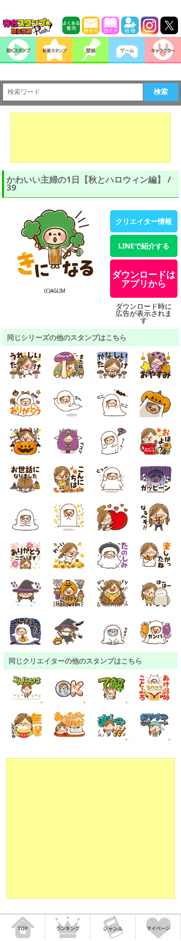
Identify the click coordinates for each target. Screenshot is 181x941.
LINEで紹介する (143, 245)
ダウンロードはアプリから (143, 278)
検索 (161, 92)
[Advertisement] (90, 138)
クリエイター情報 (144, 221)
